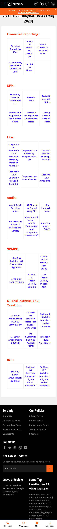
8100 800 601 (44, 10)
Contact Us (8, 434)
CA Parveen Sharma (39, 494)
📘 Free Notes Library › (28, 12)
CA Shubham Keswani (40, 497)
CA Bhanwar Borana (39, 500)
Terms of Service (37, 429)
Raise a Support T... (12, 429)
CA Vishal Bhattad (38, 503)
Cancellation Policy (38, 425)
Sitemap (33, 434)
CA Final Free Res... (12, 420)
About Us (7, 416)
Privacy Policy (36, 416)
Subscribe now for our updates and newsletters (26, 461)
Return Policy (35, 420)
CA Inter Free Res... (12, 425)
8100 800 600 (30, 10)
